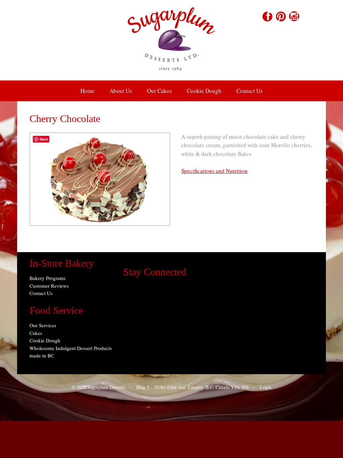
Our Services (42, 325)
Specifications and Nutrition (214, 171)
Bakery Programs (47, 278)
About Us (121, 91)
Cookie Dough (204, 91)
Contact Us (249, 91)
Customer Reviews (49, 285)
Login (265, 387)
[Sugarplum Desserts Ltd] (171, 76)
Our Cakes (159, 91)
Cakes (35, 333)
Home (87, 91)
